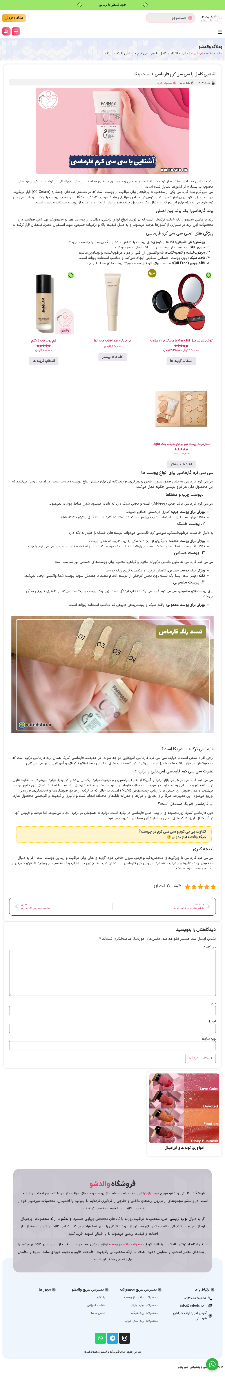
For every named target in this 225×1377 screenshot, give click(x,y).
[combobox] (170, 18)
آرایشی (186, 53)
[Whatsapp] (100, 1338)
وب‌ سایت (208, 1039)
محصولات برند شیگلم (144, 1313)
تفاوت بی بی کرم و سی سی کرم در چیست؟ (172, 832)
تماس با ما (98, 1313)
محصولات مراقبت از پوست (141, 1297)
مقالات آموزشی (203, 53)
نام (213, 1003)
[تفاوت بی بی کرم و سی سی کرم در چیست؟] (207, 834)
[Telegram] (112, 1338)
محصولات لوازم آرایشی (143, 1305)
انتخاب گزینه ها (181, 361)
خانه (219, 53)
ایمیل (211, 1021)
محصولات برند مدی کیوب (141, 1321)
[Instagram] (124, 1338)
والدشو (101, 1297)
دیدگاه (209, 947)
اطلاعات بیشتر (112, 357)
